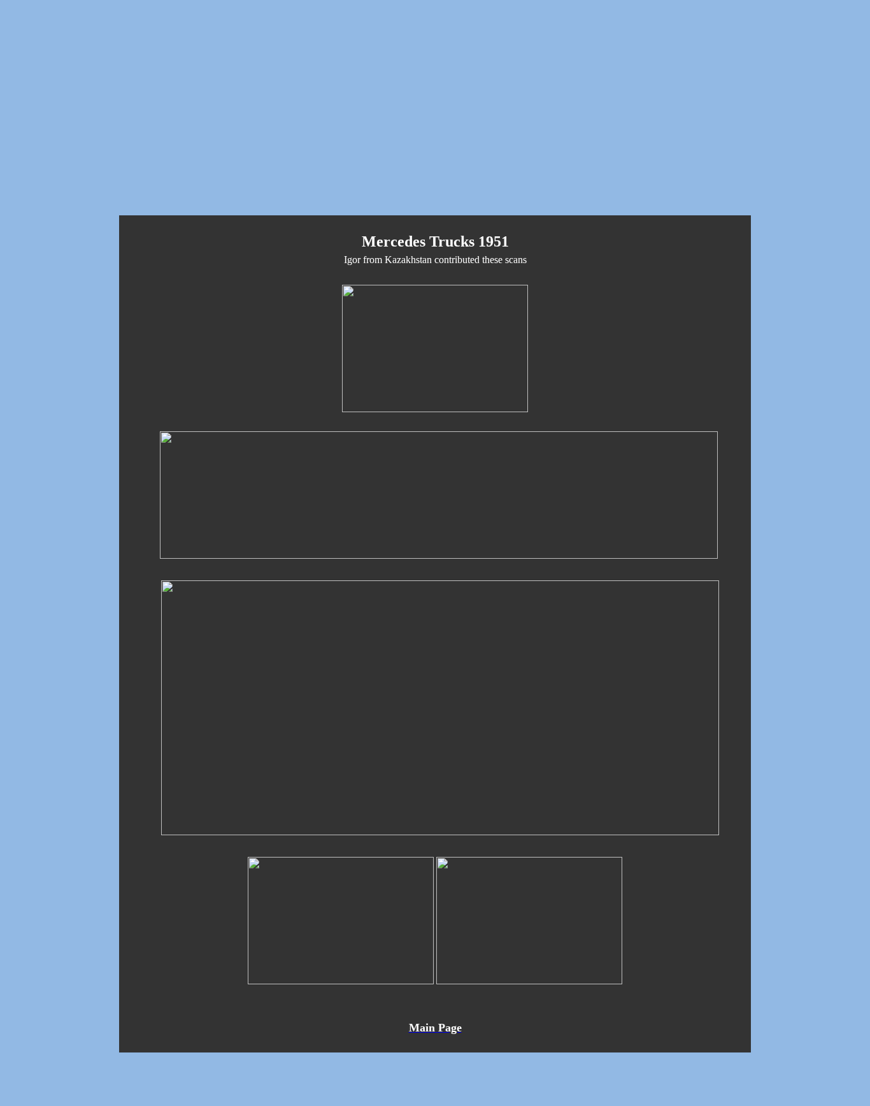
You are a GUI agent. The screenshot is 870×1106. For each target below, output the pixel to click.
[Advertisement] (435, 116)
